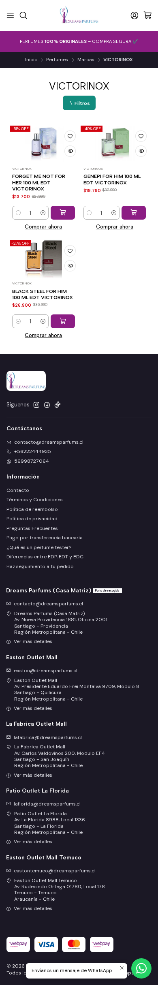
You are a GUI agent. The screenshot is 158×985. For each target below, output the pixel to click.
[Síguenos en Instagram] (36, 405)
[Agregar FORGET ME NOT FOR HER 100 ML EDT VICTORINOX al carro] (63, 213)
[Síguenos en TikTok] (57, 405)
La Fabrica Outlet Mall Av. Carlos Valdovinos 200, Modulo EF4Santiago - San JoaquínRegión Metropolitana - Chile (59, 756)
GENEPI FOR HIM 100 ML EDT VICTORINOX (112, 179)
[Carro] (147, 16)
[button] (79, 103)
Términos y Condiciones (34, 499)
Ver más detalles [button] (33, 641)
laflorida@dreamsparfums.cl (47, 804)
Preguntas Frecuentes (32, 528)
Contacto (17, 490)
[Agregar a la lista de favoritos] (70, 136)
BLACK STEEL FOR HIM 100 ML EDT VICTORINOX (42, 294)
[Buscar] (23, 15)
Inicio (31, 60)
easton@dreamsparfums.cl (45, 670)
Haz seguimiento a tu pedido (40, 566)
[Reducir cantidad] (18, 212)
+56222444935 (32, 451)
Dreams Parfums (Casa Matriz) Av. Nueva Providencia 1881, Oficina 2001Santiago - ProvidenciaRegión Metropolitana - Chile (60, 622)
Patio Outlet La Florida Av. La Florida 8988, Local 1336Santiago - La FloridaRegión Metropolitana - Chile (49, 822)
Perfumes (57, 60)
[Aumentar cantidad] (42, 212)
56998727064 (31, 461)
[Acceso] (134, 15)
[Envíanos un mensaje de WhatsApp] (141, 968)
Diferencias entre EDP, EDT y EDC (44, 556)
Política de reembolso (32, 509)
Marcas (85, 60)
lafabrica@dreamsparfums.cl (48, 737)
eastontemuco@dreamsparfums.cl (55, 870)
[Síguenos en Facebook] (47, 405)
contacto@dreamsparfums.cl (48, 442)
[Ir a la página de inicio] (79, 15)
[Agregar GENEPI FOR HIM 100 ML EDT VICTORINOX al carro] (134, 213)
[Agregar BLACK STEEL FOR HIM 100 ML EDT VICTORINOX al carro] (63, 321)
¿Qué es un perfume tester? (38, 547)
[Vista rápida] (70, 151)
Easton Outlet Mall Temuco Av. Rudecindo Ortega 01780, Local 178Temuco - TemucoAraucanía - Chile (59, 889)
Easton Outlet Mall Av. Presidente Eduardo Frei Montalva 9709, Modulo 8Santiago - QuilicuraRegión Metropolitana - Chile (76, 689)
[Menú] (10, 15)
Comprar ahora (43, 227)
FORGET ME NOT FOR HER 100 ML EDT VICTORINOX (38, 182)
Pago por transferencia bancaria (44, 537)
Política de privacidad (32, 518)
